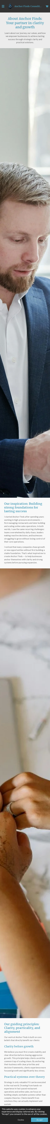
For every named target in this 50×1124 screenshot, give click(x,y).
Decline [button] (21, 1120)
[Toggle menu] (3, 6)
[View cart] (47, 6)
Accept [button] (39, 1120)
